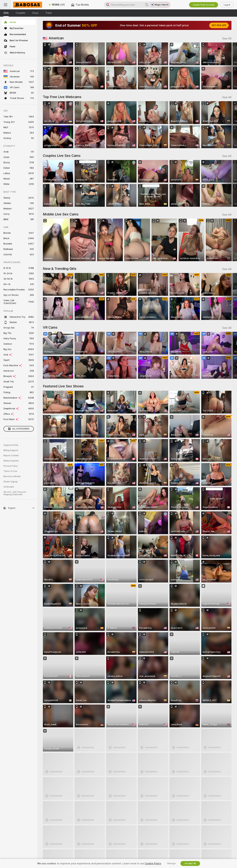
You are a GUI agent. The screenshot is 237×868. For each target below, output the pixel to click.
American (56, 38)
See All (226, 38)
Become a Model (11, 476)
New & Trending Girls (59, 269)
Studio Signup (10, 481)
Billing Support (10, 450)
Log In (227, 4)
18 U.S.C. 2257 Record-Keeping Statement (15, 493)
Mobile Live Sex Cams (60, 214)
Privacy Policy (10, 466)
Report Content (11, 455)
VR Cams (50, 327)
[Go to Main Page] (28, 4)
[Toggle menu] (5, 4)
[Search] (146, 4)
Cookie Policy (153, 863)
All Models (8, 487)
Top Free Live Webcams (62, 97)
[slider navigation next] (228, 65)
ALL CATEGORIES (20, 429)
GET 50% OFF (219, 25)
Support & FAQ (10, 445)
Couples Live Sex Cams (62, 156)
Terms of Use (10, 471)
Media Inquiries (11, 461)
